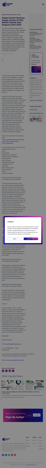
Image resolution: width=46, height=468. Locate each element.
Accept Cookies (31, 238)
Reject (14, 238)
